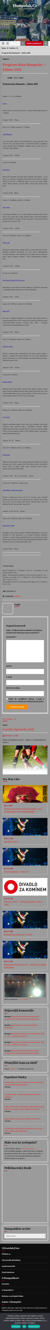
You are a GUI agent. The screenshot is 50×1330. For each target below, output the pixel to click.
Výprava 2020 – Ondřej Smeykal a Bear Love (23, 903)
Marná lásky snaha (8, 525)
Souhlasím (16, 1326)
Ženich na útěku (8, 346)
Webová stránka (13, 688)
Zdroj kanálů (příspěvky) (11, 1260)
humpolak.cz (25, 5)
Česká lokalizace (8, 1272)
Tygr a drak (6, 417)
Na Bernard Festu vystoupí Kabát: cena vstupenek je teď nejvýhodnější (23, 810)
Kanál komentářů (8, 1266)
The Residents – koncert (16, 872)
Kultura (6, 59)
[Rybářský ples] (25, 827)
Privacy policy (34, 1326)
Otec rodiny (6, 207)
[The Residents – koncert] (25, 857)
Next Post (7, 719)
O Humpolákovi (7, 1290)
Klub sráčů (6, 311)
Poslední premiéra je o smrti (18, 934)
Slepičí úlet (6, 455)
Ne (24, 1326)
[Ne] (47, 1321)
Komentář (11, 637)
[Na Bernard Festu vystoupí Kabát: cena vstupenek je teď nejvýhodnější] (25, 794)
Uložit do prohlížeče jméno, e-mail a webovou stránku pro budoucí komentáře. (26, 700)
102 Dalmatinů (7, 134)
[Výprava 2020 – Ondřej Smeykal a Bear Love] (25, 887)
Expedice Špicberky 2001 (18, 729)
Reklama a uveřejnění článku (12, 1296)
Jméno (9, 666)
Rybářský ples (11, 842)
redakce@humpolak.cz (28, 1149)
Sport (5, 725)
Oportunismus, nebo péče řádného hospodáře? (22, 1119)
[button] (22, 43)
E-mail (9, 677)
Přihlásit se (6, 1254)
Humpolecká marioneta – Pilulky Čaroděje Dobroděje (25, 966)
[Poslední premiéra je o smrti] (25, 919)
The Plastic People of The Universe (14, 280)
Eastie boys (6, 170)
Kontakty (5, 1284)
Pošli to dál (6, 242)
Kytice (5, 103)
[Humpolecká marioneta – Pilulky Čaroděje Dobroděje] (25, 949)
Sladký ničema (7, 382)
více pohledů (23, 999)
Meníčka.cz (13, 1069)
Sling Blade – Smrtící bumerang (13, 490)
